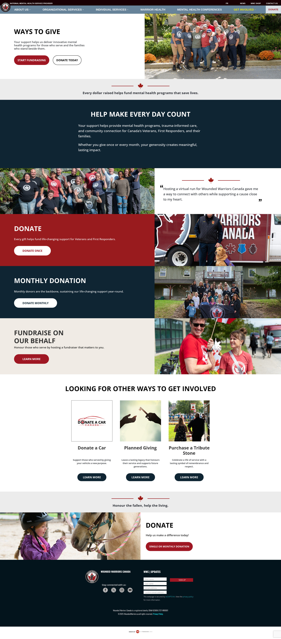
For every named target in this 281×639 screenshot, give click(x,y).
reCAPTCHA (170, 596)
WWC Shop (256, 3)
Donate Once (32, 251)
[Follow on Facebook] (104, 589)
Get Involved (244, 9)
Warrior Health (152, 9)
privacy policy (188, 596)
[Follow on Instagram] (121, 589)
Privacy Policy (158, 613)
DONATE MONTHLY (36, 303)
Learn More (92, 477)
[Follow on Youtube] (129, 589)
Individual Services (111, 9)
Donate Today (67, 60)
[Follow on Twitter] (113, 589)
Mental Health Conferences (199, 9)
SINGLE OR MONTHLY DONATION (169, 546)
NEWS (242, 3)
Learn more (32, 359)
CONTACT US (272, 3)
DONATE (273, 9)
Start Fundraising (32, 60)
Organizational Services (62, 9)
